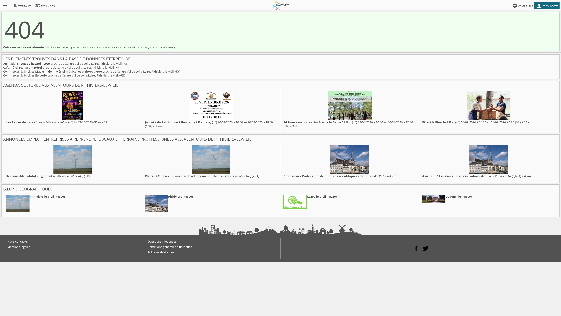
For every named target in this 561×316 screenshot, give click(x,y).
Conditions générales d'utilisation (170, 247)
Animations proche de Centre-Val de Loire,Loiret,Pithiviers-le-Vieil (62, 64)
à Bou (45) (320, 122)
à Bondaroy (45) (181, 122)
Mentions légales (18, 247)
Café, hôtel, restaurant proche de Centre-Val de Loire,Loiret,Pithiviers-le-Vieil (59, 67)
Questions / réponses (162, 241)
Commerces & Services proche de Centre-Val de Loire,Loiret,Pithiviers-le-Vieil (88, 71)
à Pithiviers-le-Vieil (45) (39, 122)
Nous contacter (17, 241)
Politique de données (162, 252)
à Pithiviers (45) (331, 176)
